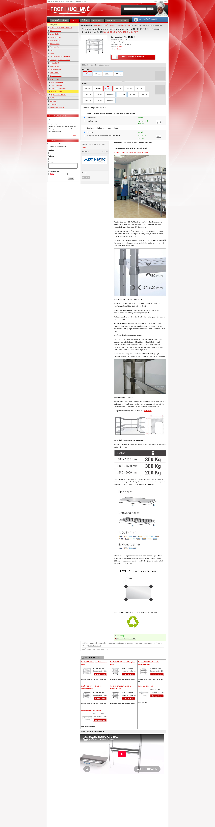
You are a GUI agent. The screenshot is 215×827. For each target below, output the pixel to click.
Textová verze (163, 1)
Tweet (84, 147)
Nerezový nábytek (55, 34)
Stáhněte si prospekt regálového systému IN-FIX (131, 152)
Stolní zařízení (54, 72)
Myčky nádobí (54, 63)
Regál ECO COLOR (57, 82)
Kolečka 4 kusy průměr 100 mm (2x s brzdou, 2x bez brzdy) (111, 113)
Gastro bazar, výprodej (57, 107)
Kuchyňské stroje (55, 69)
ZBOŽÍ (74, 21)
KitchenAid (53, 101)
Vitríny (52, 53)
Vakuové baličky (55, 44)
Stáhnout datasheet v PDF (126, 639)
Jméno (51, 150)
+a (155, 1)
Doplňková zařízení (56, 98)
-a (157, 1)
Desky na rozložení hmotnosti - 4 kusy (102, 128)
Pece (51, 50)
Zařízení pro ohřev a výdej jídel (60, 56)
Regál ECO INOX (56, 85)
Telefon (51, 156)
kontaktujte (148, 411)
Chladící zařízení (55, 37)
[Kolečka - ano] (158, 123)
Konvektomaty (54, 66)
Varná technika (54, 47)
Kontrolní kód (53, 171)
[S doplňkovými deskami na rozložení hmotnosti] (158, 137)
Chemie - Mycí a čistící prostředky (61, 27)
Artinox (85, 177)
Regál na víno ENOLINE (58, 94)
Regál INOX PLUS (56, 91)
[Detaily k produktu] (100, 674)
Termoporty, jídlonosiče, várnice (60, 60)
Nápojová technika (56, 76)
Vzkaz (50, 162)
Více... (75, 135)
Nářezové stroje (55, 40)
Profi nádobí (53, 104)
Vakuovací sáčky (55, 31)
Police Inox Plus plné (145, 686)
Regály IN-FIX (54, 79)
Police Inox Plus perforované (91, 710)
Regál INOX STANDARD (58, 88)
